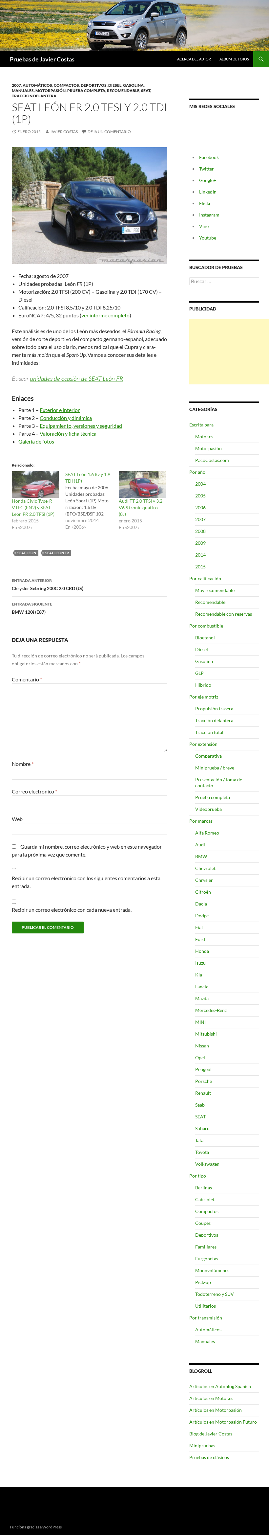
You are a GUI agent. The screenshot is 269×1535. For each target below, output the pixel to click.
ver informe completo (105, 315)
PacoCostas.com (212, 460)
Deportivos (94, 85)
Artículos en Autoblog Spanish (220, 1386)
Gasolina (133, 85)
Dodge (202, 915)
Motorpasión (50, 90)
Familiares (206, 1246)
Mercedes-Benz (211, 1010)
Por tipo (197, 1176)
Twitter (206, 169)
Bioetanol (205, 637)
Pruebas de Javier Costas (42, 59)
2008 (200, 531)
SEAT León (26, 553)
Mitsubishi (206, 1034)
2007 (16, 85)
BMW (201, 856)
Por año (197, 472)
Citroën (203, 892)
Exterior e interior (60, 410)
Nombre (22, 764)
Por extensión (203, 744)
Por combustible (206, 626)
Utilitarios (205, 1306)
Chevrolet (205, 868)
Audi (200, 844)
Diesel (114, 85)
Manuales (23, 90)
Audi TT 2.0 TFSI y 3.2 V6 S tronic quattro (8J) (140, 507)
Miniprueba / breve (214, 767)
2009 (200, 543)
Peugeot (203, 1069)
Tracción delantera (34, 95)
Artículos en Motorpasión (215, 1410)
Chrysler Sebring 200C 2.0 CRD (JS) (47, 584)
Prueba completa (86, 90)
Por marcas (201, 821)
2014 (200, 555)
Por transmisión (205, 1317)
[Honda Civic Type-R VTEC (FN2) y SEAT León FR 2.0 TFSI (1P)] (35, 484)
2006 (200, 507)
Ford (200, 939)
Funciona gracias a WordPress (36, 1526)
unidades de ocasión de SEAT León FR (76, 378)
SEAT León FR (57, 553)
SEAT (145, 90)
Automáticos (37, 85)
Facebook (209, 157)
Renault (203, 1093)
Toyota (202, 1152)
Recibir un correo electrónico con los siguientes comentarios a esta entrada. (86, 882)
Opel (200, 1057)
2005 (200, 495)
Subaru (202, 1128)
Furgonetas (206, 1258)
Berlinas (203, 1187)
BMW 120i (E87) (32, 608)
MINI (200, 1022)
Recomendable (123, 90)
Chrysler (204, 880)
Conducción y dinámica (66, 418)
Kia (198, 974)
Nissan (202, 1045)
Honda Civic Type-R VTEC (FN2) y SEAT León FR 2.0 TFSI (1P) (33, 507)
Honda (202, 951)
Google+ (207, 180)
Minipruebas (202, 1445)
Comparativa (208, 756)
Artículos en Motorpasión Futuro (223, 1422)
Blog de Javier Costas (210, 1433)
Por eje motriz (203, 696)
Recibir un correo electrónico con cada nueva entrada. (72, 909)
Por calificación (205, 578)
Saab (200, 1105)
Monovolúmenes (212, 1270)
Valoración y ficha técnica (68, 433)
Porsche (203, 1081)
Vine (204, 226)
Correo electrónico (34, 791)
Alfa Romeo (207, 833)
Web (17, 819)
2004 (200, 484)
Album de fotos (234, 59)
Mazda (202, 998)
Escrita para (201, 424)
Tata (199, 1140)
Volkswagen (207, 1164)
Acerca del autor (194, 59)
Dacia (201, 903)
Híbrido (203, 685)
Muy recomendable (215, 590)
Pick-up (203, 1282)
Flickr (205, 203)
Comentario (27, 679)
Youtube (207, 238)
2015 (200, 566)
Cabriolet (205, 1199)
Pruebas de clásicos (209, 1457)
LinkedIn (208, 192)
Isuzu (200, 963)
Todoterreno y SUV (214, 1294)
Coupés (203, 1223)
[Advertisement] (229, 351)
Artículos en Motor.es (211, 1398)
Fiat (199, 927)
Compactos (66, 85)
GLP (199, 673)
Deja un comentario (109, 131)
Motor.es (204, 436)
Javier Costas (64, 131)
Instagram (209, 215)
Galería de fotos (36, 441)
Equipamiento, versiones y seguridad (81, 426)
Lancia (201, 986)
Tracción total (209, 732)
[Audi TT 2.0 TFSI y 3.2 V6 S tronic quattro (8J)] (142, 484)
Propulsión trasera (214, 708)
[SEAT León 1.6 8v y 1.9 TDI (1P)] (92, 500)
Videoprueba (208, 809)
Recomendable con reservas (223, 614)
